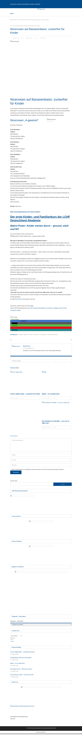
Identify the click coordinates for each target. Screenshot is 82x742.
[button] (24, 321)
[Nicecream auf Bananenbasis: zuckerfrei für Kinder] (16, 349)
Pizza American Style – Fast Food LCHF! (22, 674)
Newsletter (37, 4)
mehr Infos (18, 299)
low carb (30, 334)
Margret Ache (26, 346)
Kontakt (32, 4)
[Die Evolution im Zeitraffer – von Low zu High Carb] (57, 410)
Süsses (26, 25)
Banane (21, 334)
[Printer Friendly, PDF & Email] (14, 319)
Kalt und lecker (23, 19)
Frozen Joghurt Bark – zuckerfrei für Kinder (25, 394)
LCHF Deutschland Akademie (37, 308)
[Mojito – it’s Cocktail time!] (57, 381)
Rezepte (16, 19)
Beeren (26, 334)
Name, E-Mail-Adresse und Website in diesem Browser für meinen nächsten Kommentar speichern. (38, 469)
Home (11, 19)
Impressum (13, 4)
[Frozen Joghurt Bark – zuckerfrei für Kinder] (25, 381)
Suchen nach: (13, 480)
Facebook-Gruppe (15, 310)
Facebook (49, 308)
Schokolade (43, 334)
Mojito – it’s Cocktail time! (51, 394)
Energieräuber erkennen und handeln (21, 657)
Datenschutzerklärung (23, 4)
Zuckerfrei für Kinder (34, 25)
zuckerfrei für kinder (52, 334)
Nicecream (36, 334)
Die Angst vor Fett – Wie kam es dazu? (21, 669)
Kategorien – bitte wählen (16, 621)
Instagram (56, 308)
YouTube (64, 308)
